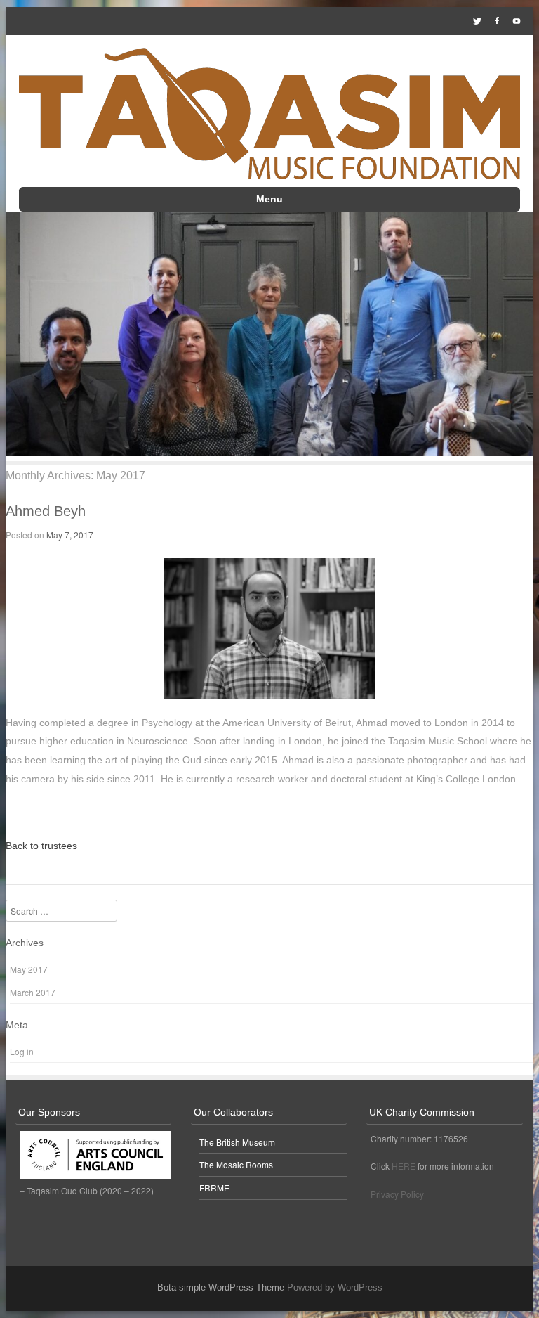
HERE (403, 1166)
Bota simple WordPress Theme (220, 1287)
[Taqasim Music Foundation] (269, 115)
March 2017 (32, 992)
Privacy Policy (397, 1194)
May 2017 (29, 969)
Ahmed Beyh (46, 511)
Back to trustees (41, 845)
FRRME (214, 1188)
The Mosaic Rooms (236, 1164)
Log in (22, 1051)
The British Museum (237, 1142)
